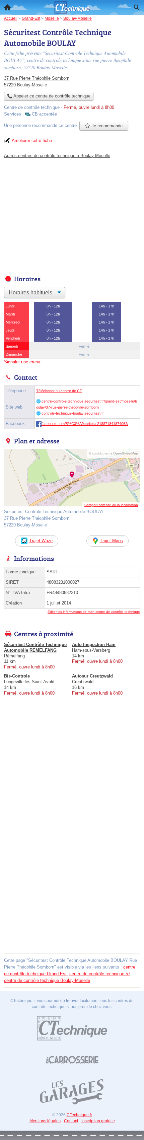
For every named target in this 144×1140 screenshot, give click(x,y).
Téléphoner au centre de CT (59, 391)
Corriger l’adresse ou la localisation (111, 505)
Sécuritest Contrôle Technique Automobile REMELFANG (35, 647)
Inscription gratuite (98, 1121)
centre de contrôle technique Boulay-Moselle (47, 980)
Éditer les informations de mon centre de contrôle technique (94, 612)
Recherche (136, 7)
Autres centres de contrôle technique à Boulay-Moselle (57, 155)
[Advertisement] (72, 879)
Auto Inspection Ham (94, 644)
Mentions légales (45, 1121)
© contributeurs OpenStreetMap (113, 453)
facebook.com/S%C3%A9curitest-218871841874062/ (85, 424)
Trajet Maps (111, 540)
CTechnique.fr (79, 1115)
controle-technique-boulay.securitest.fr (73, 413)
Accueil (7, 7)
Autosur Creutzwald (92, 676)
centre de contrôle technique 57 (99, 973)
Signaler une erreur (22, 361)
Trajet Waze (41, 540)
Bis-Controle (17, 676)
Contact (71, 1121)
